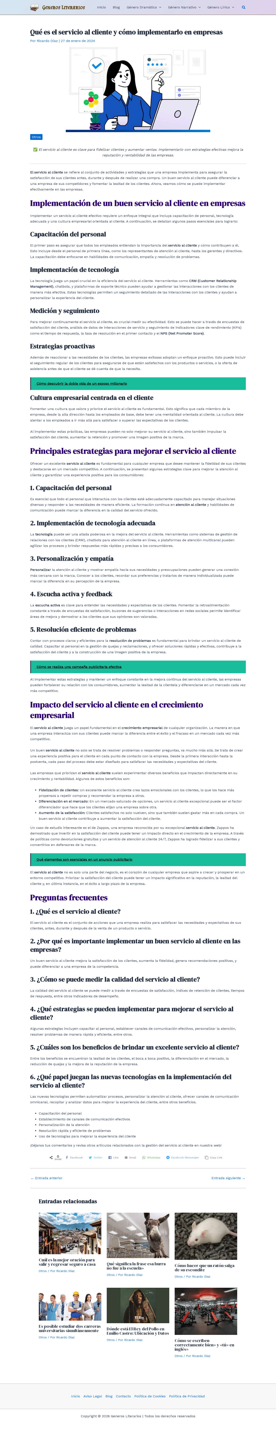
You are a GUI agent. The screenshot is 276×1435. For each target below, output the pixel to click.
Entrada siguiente (228, 1178)
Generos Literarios (63, 7)
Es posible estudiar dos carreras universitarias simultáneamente (70, 1328)
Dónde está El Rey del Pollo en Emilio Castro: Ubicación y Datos (138, 1331)
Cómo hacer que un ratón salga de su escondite (204, 1267)
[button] (244, 7)
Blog (109, 1396)
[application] (159, 7)
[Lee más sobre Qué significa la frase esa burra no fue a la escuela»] (138, 1235)
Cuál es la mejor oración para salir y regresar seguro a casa (67, 1262)
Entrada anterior (47, 1178)
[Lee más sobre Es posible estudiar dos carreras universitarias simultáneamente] (70, 1304)
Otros (36, 137)
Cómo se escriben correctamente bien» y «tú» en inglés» (204, 1344)
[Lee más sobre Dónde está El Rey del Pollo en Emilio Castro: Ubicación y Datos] (138, 1305)
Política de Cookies (150, 1396)
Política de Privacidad (187, 1396)
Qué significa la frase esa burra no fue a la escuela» (136, 1266)
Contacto (123, 1396)
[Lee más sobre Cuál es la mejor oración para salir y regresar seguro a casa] (70, 1233)
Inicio (75, 1396)
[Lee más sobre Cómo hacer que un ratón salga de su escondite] (206, 1236)
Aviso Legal (92, 1396)
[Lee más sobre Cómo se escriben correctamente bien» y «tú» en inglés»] (206, 1311)
